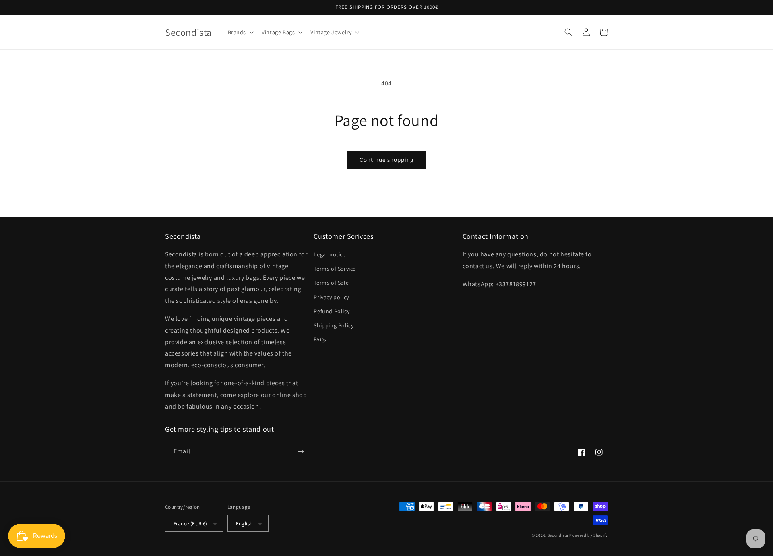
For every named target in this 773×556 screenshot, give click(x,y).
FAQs (320, 339)
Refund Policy (331, 311)
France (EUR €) (190, 523)
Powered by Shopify (588, 535)
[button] (240, 32)
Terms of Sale (331, 282)
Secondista (558, 535)
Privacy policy (331, 297)
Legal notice (329, 254)
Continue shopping (387, 159)
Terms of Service (335, 268)
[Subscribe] (301, 451)
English (244, 523)
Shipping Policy (333, 325)
